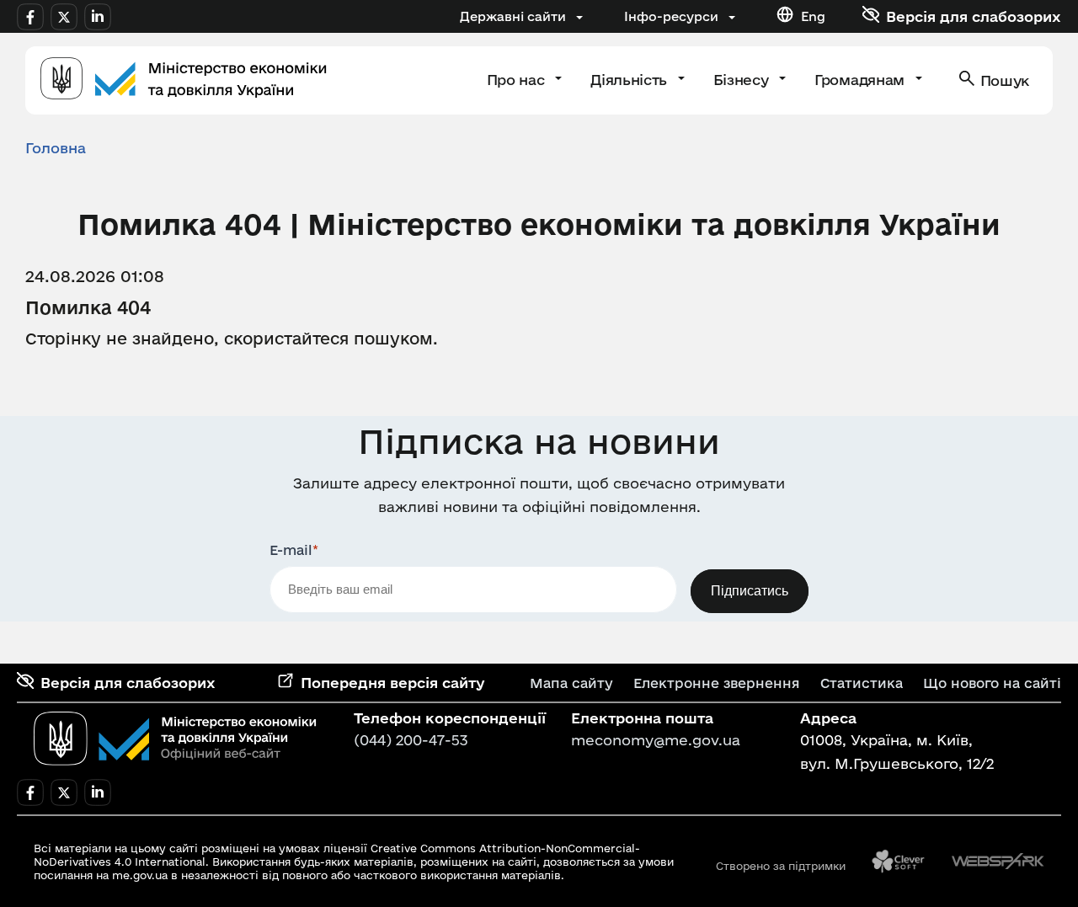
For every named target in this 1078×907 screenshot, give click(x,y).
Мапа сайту (571, 683)
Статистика (861, 683)
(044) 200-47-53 (411, 740)
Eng (813, 16)
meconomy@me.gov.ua (655, 740)
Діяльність (630, 80)
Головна (55, 148)
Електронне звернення (716, 683)
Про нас (517, 80)
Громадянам (861, 80)
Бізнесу (742, 80)
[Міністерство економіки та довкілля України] (175, 739)
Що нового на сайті (992, 683)
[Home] (183, 80)
